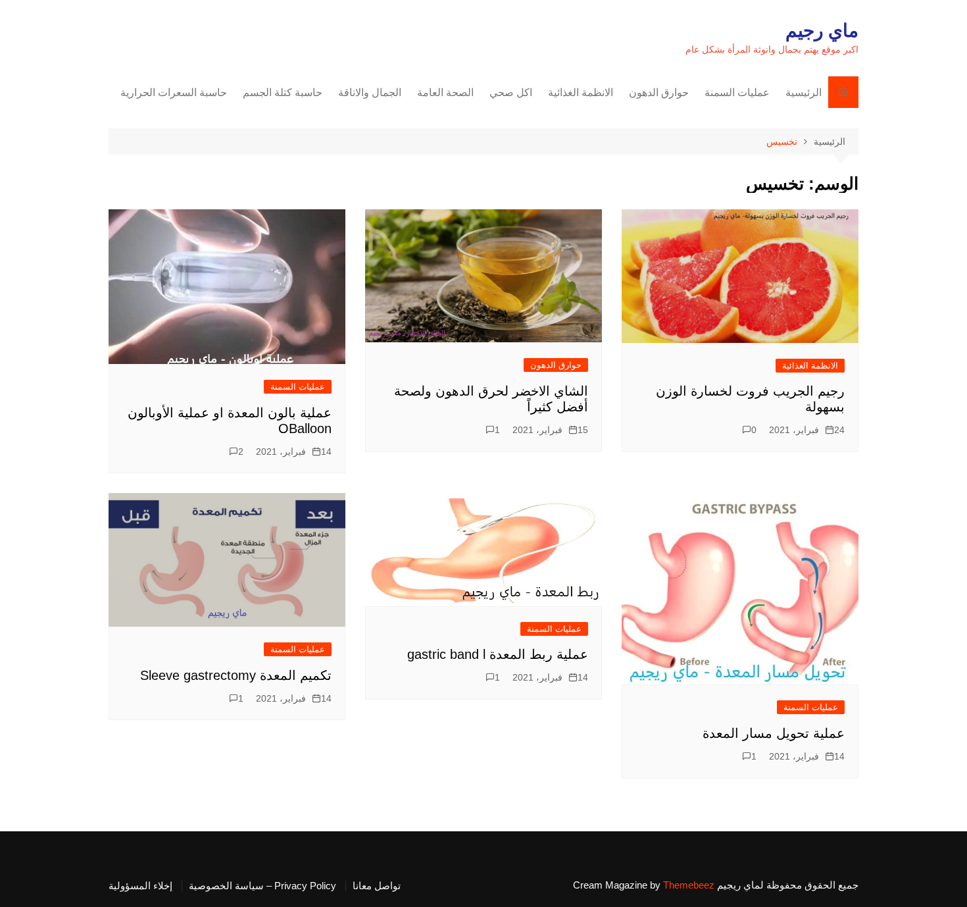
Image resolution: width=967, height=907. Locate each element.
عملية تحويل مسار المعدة (774, 733)
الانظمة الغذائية (580, 92)
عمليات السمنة (737, 92)
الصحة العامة (445, 92)
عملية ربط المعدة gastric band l (497, 654)
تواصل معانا (377, 886)
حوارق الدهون (659, 92)
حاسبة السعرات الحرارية (173, 92)
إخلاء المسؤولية (140, 886)
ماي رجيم (821, 30)
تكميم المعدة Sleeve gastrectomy (236, 675)
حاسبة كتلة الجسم (282, 92)
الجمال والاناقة (369, 92)
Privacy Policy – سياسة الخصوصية (262, 886)
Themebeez (688, 885)
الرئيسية (803, 92)
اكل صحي (510, 92)
